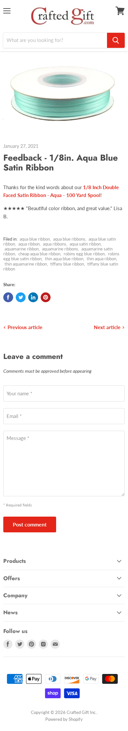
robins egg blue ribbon (84, 253)
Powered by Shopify (64, 719)
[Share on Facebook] (8, 297)
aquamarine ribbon (22, 248)
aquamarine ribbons (60, 248)
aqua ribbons (54, 244)
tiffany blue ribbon (67, 264)
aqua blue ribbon (35, 239)
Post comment (30, 524)
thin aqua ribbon (101, 258)
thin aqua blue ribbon (64, 258)
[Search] (116, 40)
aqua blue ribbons (69, 239)
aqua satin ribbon (85, 244)
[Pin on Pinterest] (46, 297)
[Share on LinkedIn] (33, 297)
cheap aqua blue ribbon (39, 253)
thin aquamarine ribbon (26, 264)
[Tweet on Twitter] (21, 297)
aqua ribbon (29, 244)
